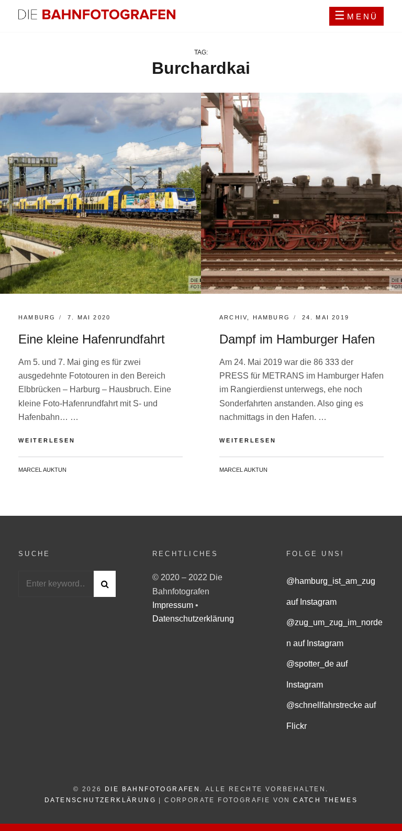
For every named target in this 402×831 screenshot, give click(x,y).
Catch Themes (325, 800)
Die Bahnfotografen (152, 789)
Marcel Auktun (42, 470)
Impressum (173, 605)
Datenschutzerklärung (193, 618)
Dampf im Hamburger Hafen (297, 339)
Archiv (233, 317)
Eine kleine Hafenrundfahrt (91, 339)
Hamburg (36, 317)
